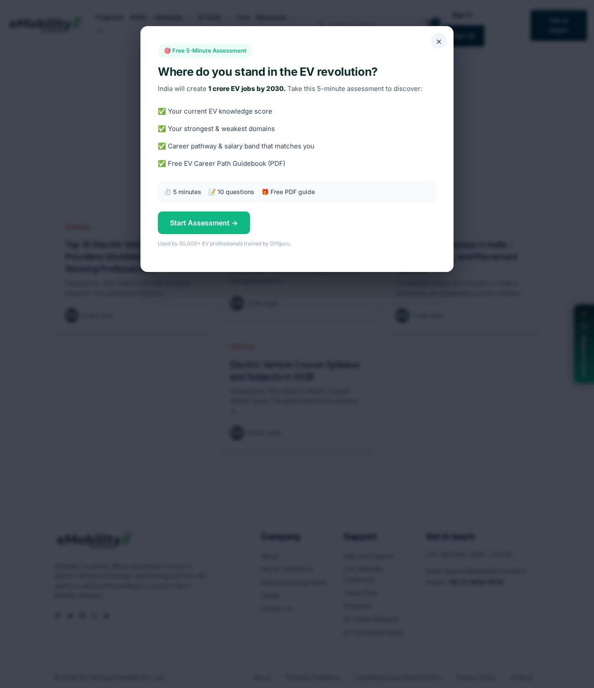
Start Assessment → (204, 222)
